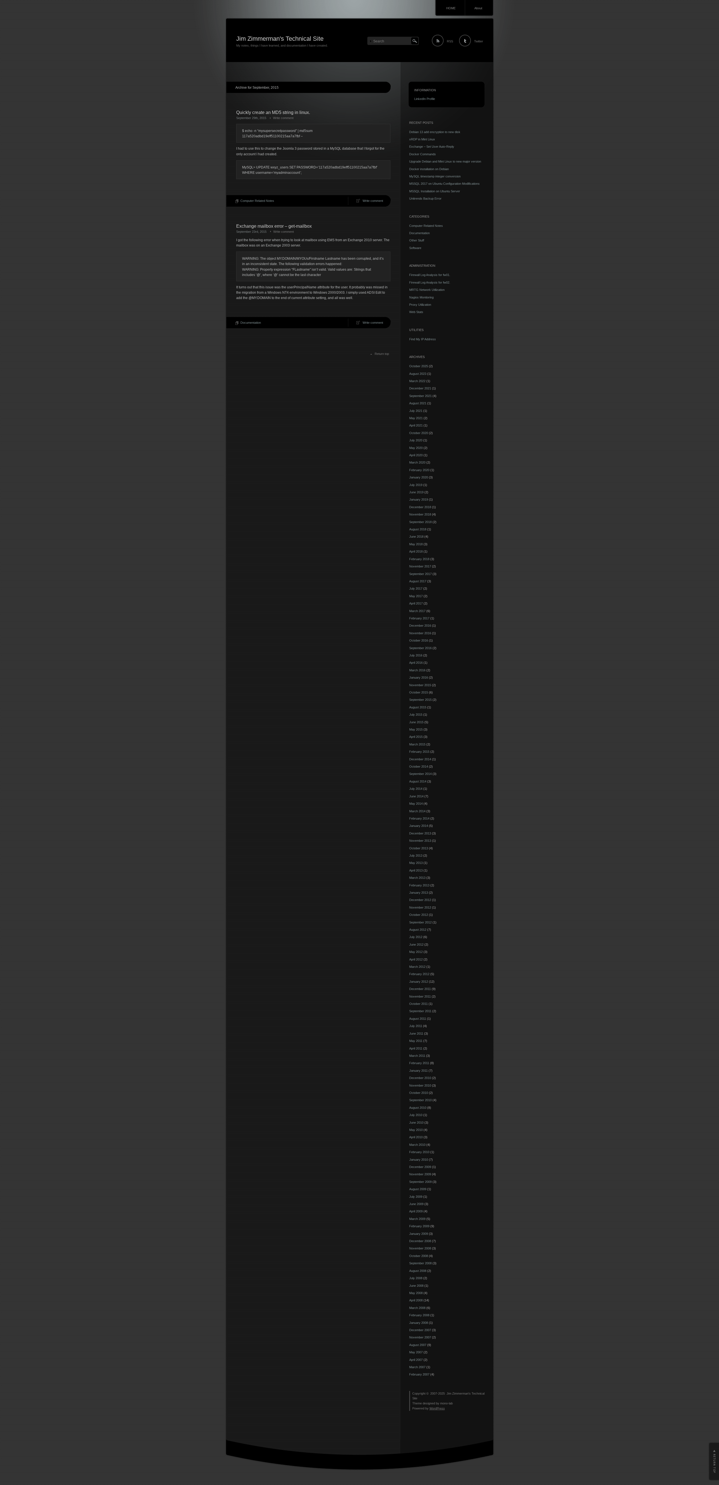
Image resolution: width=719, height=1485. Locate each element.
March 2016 (417, 670)
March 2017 (417, 611)
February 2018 (419, 559)
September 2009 (420, 1181)
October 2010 (418, 1092)
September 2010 (420, 1100)
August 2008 (417, 1270)
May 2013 (416, 862)
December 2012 (420, 900)
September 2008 (420, 1263)
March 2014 (417, 811)
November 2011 (420, 996)
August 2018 (417, 529)
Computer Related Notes (257, 200)
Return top (382, 353)
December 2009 (420, 1167)
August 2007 (417, 1345)
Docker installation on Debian (429, 169)
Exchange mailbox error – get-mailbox (274, 226)
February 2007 (419, 1374)
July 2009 (415, 1196)
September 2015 (420, 699)
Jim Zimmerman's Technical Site (280, 38)
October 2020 (418, 433)
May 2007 (416, 1352)
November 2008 (420, 1248)
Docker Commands (422, 154)
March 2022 (417, 381)
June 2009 (416, 1204)
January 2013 (418, 892)
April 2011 (415, 1048)
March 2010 (417, 1144)
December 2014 (420, 759)
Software (415, 248)
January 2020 (418, 477)
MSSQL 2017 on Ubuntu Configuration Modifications (444, 183)
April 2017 (416, 603)
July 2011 (415, 1026)
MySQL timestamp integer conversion (435, 176)
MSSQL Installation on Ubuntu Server (434, 191)
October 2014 (418, 766)
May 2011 (415, 1041)
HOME (451, 8)
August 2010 (417, 1107)
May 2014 (416, 803)
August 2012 (417, 929)
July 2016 (415, 655)
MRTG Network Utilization (427, 289)
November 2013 (420, 840)
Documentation (250, 322)
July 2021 (415, 410)
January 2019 (418, 499)
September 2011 (420, 1011)
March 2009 (417, 1219)
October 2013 (418, 848)
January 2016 (418, 677)
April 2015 (416, 736)
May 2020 (416, 448)
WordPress (437, 1408)
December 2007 (420, 1330)
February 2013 (419, 885)
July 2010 (415, 1115)
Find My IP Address (422, 339)
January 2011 (418, 1070)
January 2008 (418, 1322)
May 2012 (416, 951)
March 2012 (417, 966)
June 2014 (416, 796)
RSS (450, 41)
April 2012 (416, 959)
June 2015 (416, 722)
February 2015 (419, 751)
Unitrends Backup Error (425, 198)
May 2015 (416, 729)
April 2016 (416, 662)
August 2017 (417, 581)
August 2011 (417, 1018)
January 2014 (418, 825)
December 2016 (420, 625)
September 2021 (420, 396)
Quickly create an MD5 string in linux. (273, 112)
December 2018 (420, 507)
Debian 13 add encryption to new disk (434, 132)
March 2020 (417, 462)
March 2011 (417, 1055)
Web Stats (416, 312)
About (478, 8)
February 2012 (419, 974)
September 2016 (420, 648)
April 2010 (416, 1137)
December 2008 (420, 1241)
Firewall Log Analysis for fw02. (429, 282)
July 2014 (415, 788)
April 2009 (416, 1211)
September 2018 (420, 522)
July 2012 (415, 937)
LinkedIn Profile (424, 99)
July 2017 (415, 588)
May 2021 (416, 418)
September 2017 (420, 574)
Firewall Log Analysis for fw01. (429, 275)
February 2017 (419, 618)
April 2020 (416, 455)
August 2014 (417, 781)
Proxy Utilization (420, 304)
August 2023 (417, 373)
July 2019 (415, 485)
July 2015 (415, 714)
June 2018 (416, 536)
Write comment (283, 118)
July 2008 (415, 1278)
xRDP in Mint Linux (422, 139)
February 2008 (419, 1315)
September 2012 (420, 922)
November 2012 (420, 907)
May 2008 (416, 1293)
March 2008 (417, 1308)
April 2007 (416, 1359)
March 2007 (417, 1367)
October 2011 (418, 1003)
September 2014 (420, 773)
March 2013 (417, 877)
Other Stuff (416, 240)
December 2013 (420, 833)
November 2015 (420, 685)
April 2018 (416, 551)
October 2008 (418, 1256)
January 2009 (418, 1233)
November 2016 (420, 633)
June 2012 (416, 944)
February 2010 (419, 1152)
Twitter (478, 41)
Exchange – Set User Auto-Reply (431, 146)
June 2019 (416, 492)
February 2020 (419, 470)
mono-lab (446, 1403)
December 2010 (420, 1078)
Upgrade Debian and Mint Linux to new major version (445, 161)
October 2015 (418, 692)
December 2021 (420, 388)
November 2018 (420, 514)
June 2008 (416, 1285)
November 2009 (420, 1174)
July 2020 (415, 440)
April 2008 (416, 1300)
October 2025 (418, 366)
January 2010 (418, 1159)
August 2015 (417, 707)
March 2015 (417, 744)
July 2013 (415, 855)
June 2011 (416, 1033)
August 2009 (417, 1189)
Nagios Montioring (421, 297)
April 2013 (416, 870)
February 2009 (419, 1226)
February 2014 (419, 818)
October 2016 (418, 640)
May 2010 (416, 1130)
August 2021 (417, 403)
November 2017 (420, 566)
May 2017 (416, 596)
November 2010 (420, 1085)
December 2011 (420, 989)
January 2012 (418, 981)
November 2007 (420, 1337)
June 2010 (416, 1122)
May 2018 (416, 544)
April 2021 (416, 425)
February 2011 (419, 1063)
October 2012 (418, 914)
